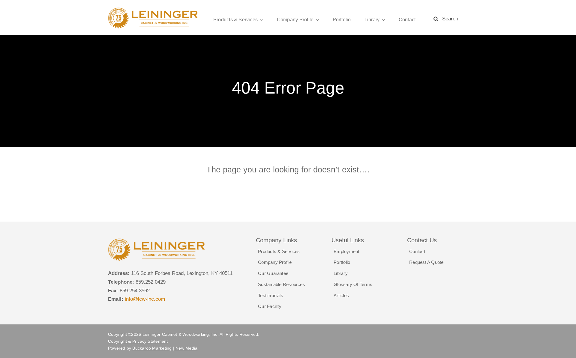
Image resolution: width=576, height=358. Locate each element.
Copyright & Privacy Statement (138, 341)
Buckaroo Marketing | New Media (164, 348)
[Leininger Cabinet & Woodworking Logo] (153, 9)
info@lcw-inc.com (145, 299)
